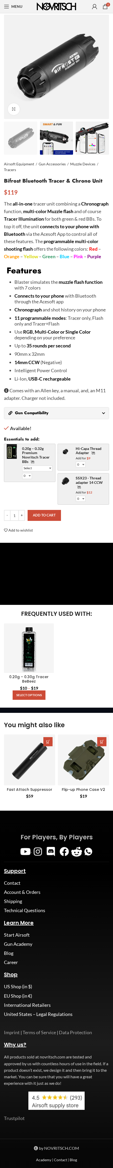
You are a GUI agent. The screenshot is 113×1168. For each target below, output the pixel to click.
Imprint (12, 1032)
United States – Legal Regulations (38, 1014)
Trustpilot (14, 1118)
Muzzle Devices (82, 164)
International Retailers (27, 1005)
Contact (12, 883)
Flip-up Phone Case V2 (83, 789)
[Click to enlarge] (14, 109)
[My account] (94, 6)
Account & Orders (22, 892)
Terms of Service (39, 1032)
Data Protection (75, 1032)
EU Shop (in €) (18, 996)
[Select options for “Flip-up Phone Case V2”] (101, 741)
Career (11, 962)
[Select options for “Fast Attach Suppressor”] (48, 741)
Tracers (10, 169)
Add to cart (44, 515)
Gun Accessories (52, 164)
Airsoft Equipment (19, 164)
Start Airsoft (17, 935)
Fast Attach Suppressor (29, 789)
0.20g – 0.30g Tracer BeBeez (29, 679)
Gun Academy (18, 944)
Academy (43, 1160)
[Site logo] (56, 6)
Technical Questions (24, 910)
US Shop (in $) (18, 986)
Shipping (13, 901)
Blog (8, 953)
